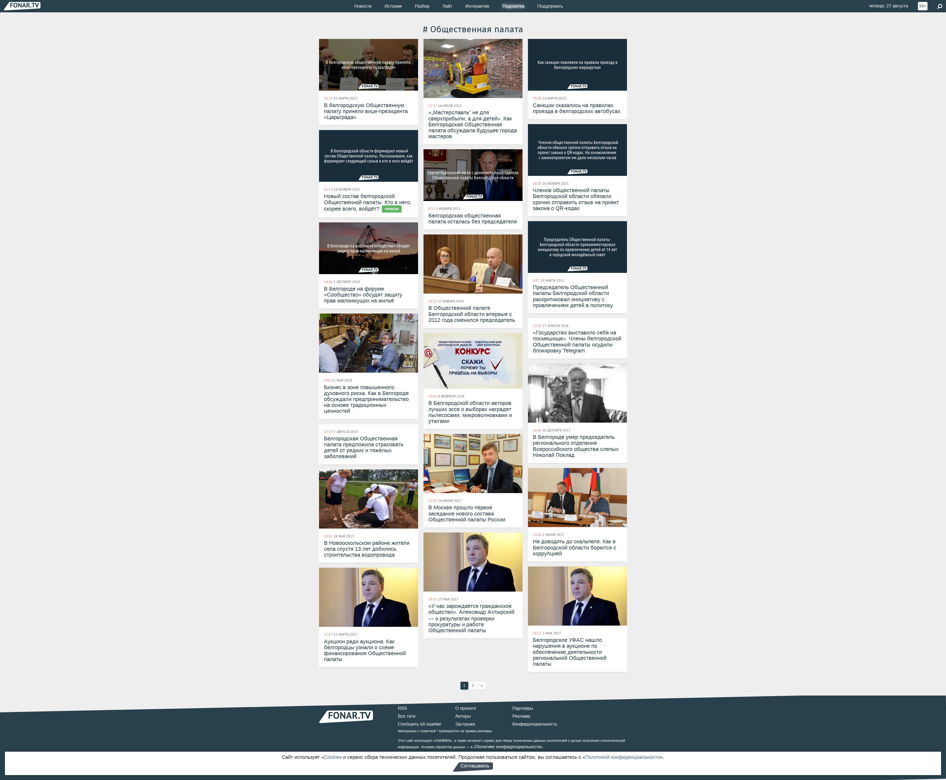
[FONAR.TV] (22, 6)
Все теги (406, 716)
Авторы (463, 716)
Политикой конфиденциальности (622, 757)
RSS (402, 708)
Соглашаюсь (474, 766)
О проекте (465, 708)
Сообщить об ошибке (419, 724)
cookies (442, 740)
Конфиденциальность (534, 724)
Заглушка (465, 724)
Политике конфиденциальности (508, 747)
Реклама (521, 716)
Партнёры (522, 708)
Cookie (331, 757)
